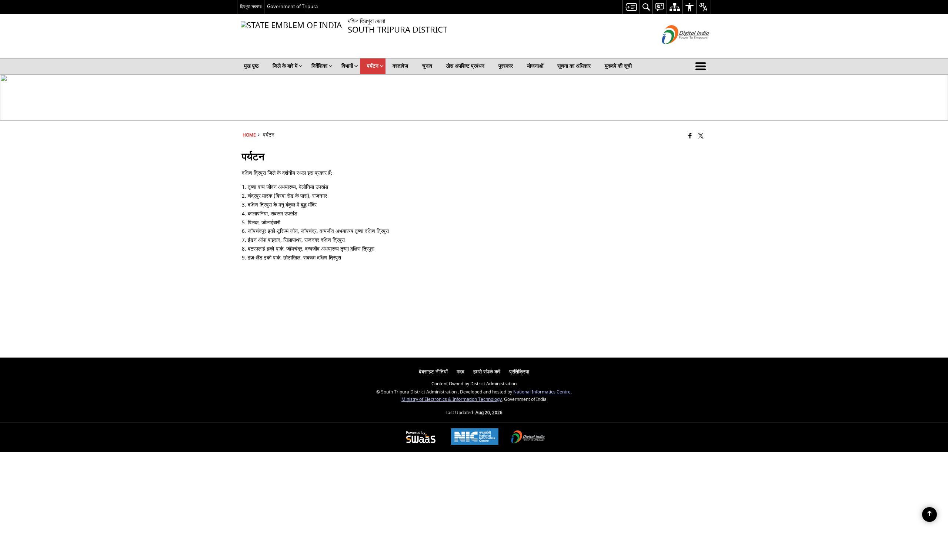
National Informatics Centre (542, 392)
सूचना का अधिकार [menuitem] (574, 66)
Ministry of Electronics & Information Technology (451, 399)
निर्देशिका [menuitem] (319, 66)
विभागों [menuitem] (347, 66)
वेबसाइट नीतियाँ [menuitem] (433, 372)
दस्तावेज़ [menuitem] (400, 66)
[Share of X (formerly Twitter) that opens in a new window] (700, 136)
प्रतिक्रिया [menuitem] (519, 372)
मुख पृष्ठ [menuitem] (251, 66)
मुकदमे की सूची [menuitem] (618, 66)
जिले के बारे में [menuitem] (285, 66)
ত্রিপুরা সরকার (250, 6)
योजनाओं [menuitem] (535, 66)
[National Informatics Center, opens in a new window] (474, 437)
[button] (702, 66)
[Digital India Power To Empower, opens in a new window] (528, 437)
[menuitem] (631, 7)
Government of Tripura (292, 6)
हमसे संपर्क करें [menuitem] (486, 372)
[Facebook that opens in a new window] (690, 136)
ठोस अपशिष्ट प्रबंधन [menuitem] (465, 66)
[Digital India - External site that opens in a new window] (676, 50)
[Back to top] (929, 514)
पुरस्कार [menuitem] (505, 66)
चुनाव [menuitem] (427, 66)
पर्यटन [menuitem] (372, 66)
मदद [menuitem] (460, 372)
